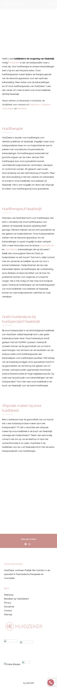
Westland (21, 108)
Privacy (7, 602)
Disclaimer (9, 606)
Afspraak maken (28, 539)
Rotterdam (34, 104)
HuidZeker (14, 62)
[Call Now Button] (50, 682)
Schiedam (45, 104)
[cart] (47, 4)
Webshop (9, 595)
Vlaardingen (8, 108)
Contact (8, 610)
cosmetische (11, 249)
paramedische (47, 245)
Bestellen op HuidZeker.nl (16, 599)
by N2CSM (28, 683)
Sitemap (8, 614)
